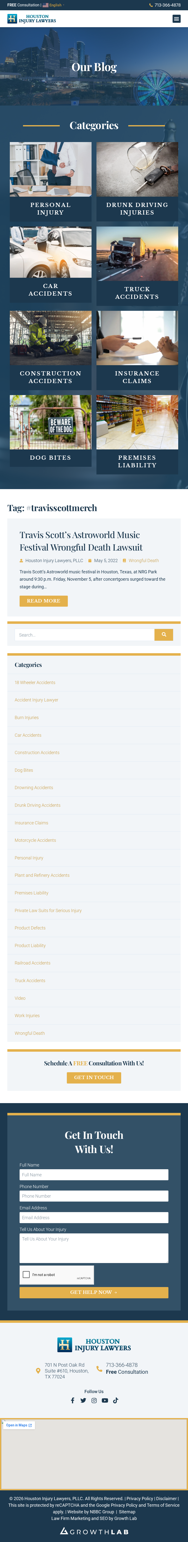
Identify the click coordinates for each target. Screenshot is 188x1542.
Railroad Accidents (32, 962)
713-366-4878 (122, 1365)
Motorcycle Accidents (35, 840)
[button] (177, 19)
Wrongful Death (144, 560)
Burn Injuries (27, 717)
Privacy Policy (140, 1498)
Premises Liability (31, 892)
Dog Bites (24, 770)
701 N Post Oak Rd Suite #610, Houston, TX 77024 (67, 1371)
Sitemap (127, 1511)
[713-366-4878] (99, 1369)
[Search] (163, 635)
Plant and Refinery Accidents (42, 875)
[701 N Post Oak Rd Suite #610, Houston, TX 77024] (38, 1371)
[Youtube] (105, 1400)
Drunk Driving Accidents (37, 805)
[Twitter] (83, 1400)
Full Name (29, 1165)
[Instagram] (94, 1400)
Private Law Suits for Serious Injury (48, 910)
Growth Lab (125, 1518)
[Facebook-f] (72, 1400)
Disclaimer (166, 1498)
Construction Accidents (37, 752)
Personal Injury (29, 857)
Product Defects (30, 927)
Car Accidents (28, 735)
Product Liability (30, 945)
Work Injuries (27, 1015)
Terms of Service (163, 1505)
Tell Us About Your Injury (43, 1229)
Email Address (33, 1207)
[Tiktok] (115, 1400)
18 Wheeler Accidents (35, 682)
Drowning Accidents (34, 787)
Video (20, 998)
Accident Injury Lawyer (36, 699)
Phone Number (34, 1186)
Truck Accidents (30, 980)
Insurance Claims (31, 822)
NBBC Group (102, 1511)
